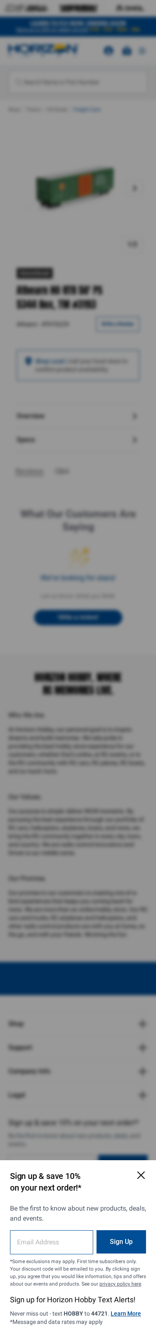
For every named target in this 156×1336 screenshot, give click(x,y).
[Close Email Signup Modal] (141, 1175)
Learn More (126, 1313)
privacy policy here (120, 1284)
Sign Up (121, 1242)
